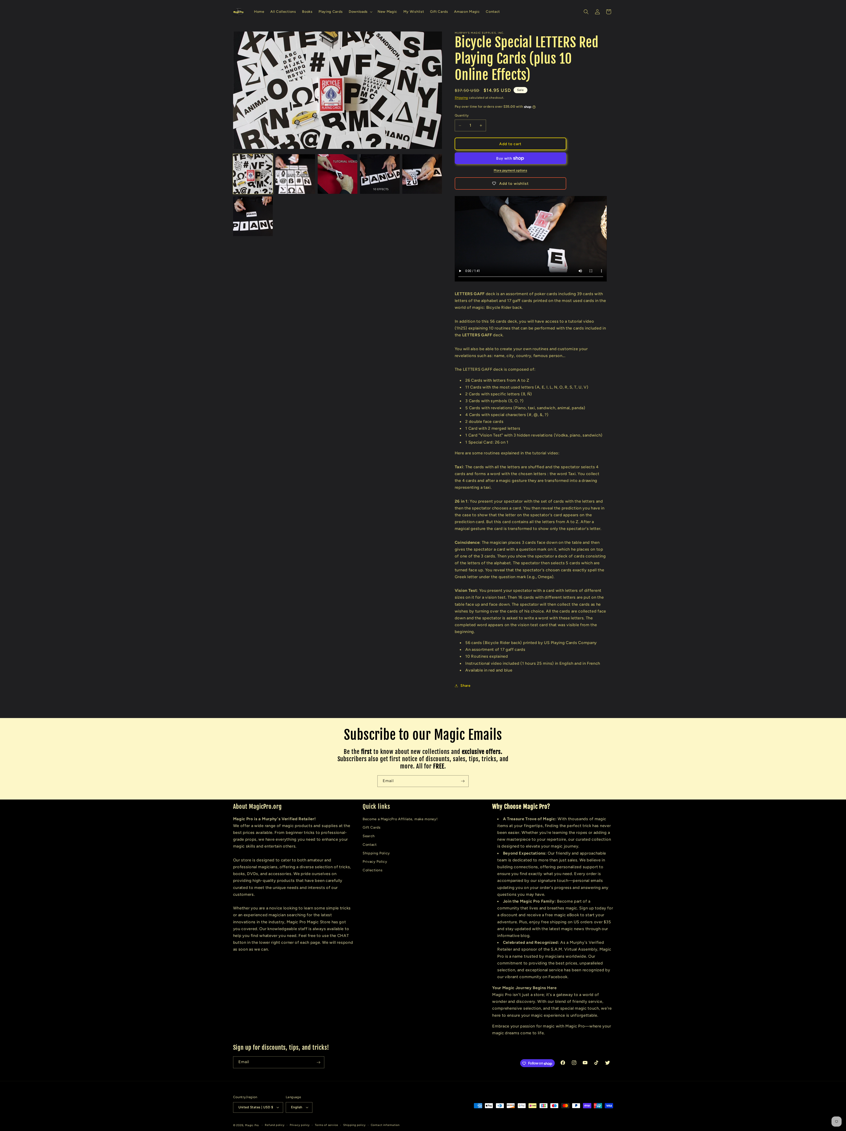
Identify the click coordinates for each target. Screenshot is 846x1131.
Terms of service (326, 1125)
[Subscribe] (462, 781)
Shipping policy (354, 1125)
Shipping (461, 97)
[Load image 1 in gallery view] (253, 174)
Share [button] (465, 686)
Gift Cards (372, 827)
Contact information (385, 1125)
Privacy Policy (375, 861)
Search (369, 836)
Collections (373, 870)
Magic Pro (252, 1125)
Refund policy (274, 1125)
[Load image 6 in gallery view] (253, 216)
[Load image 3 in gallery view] (338, 174)
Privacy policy (300, 1125)
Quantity (462, 116)
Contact (370, 844)
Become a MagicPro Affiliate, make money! (400, 819)
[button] (360, 12)
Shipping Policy (376, 853)
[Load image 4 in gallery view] (380, 174)
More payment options (510, 170)
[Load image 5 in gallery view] (422, 174)
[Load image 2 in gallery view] (295, 174)
